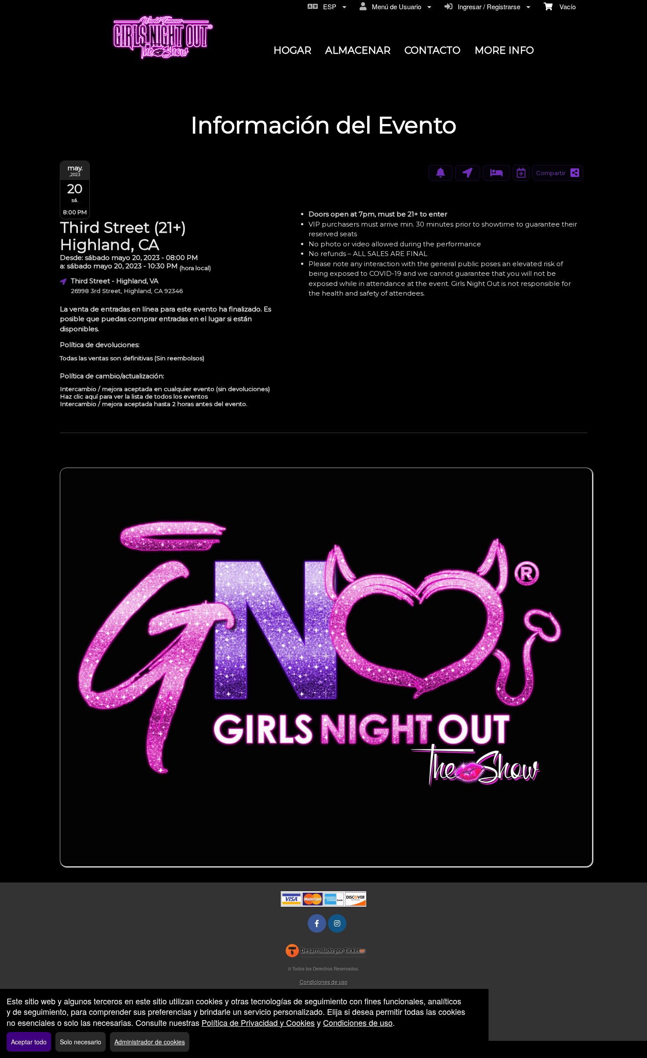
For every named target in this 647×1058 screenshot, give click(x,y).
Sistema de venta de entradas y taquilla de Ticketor (325, 952)
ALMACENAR (357, 50)
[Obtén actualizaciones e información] (440, 172)
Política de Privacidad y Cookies (258, 1022)
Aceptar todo (29, 1041)
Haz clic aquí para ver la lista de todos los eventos (134, 396)
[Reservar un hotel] (496, 172)
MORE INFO (504, 50)
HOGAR (292, 50)
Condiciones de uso (324, 981)
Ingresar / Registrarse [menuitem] (487, 6)
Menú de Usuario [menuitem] (395, 6)
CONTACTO (432, 50)
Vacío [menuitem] (564, 6)
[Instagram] (337, 923)
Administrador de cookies (149, 1041)
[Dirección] (468, 172)
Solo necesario (80, 1041)
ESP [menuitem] (328, 6)
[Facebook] (317, 923)
